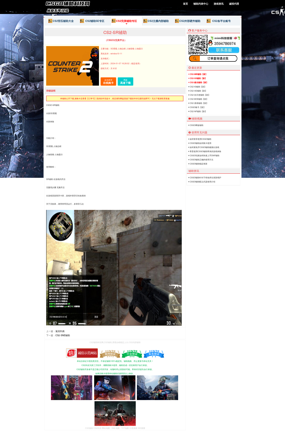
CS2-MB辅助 (198, 74)
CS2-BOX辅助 (198, 98)
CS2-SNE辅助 (62, 335)
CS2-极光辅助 (198, 82)
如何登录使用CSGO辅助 (200, 138)
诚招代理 (234, 3)
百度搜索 (133, 428)
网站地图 (106, 428)
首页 (185, 3)
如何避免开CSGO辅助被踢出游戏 (204, 147)
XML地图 (115, 428)
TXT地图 (125, 428)
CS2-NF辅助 (198, 111)
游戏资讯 (219, 3)
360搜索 (141, 428)
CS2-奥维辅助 (198, 103)
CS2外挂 (97, 428)
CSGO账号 (197, 107)
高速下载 (125, 81)
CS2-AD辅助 (198, 90)
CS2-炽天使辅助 (199, 94)
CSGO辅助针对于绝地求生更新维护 (205, 177)
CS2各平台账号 (221, 21)
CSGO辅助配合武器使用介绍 (202, 181)
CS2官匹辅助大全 (63, 21)
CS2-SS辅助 (198, 78)
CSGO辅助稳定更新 (198, 163)
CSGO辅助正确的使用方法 (201, 159)
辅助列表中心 (200, 3)
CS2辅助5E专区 (94, 21)
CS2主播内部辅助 (158, 21)
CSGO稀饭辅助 (196, 125)
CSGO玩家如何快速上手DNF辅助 (204, 155)
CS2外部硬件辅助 (189, 21)
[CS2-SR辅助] (68, 12)
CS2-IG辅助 (197, 86)
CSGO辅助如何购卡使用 (200, 143)
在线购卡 (108, 81)
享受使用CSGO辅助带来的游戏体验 (205, 151)
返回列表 (60, 331)
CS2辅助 (89, 428)
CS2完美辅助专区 (126, 21)
